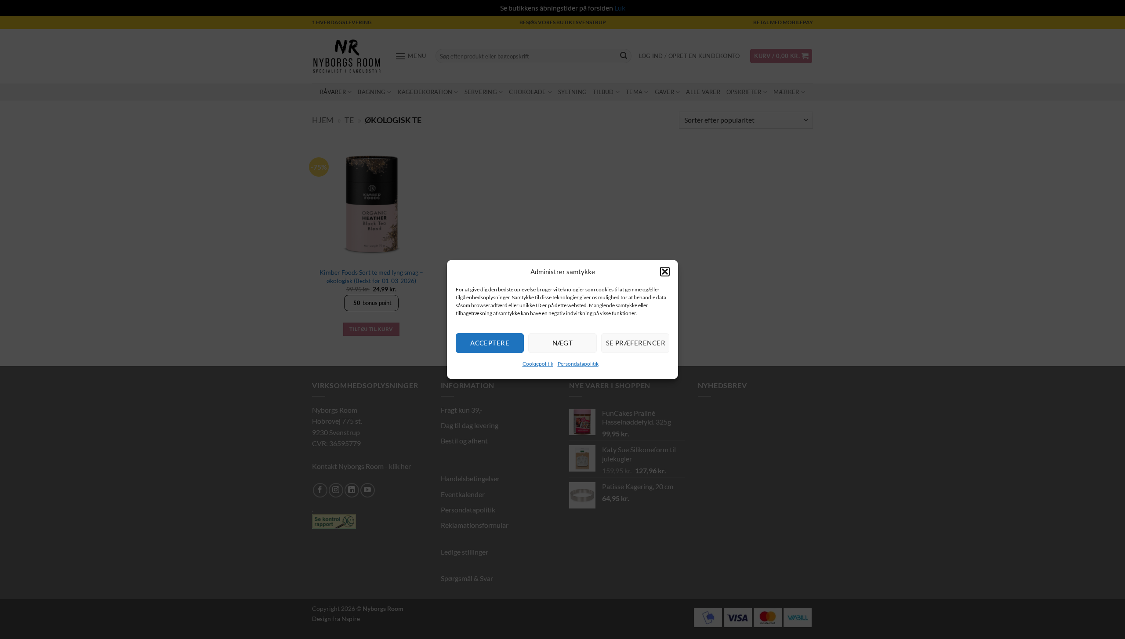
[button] (664, 271)
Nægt (562, 343)
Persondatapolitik (578, 363)
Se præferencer (635, 343)
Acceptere (489, 343)
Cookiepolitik (538, 363)
